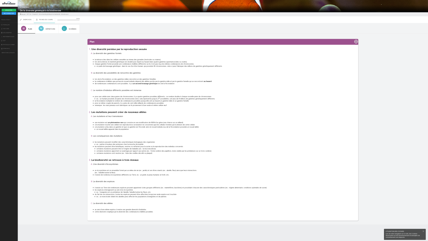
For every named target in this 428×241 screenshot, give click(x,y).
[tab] (26, 29)
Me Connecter (9, 13)
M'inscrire (8, 10)
